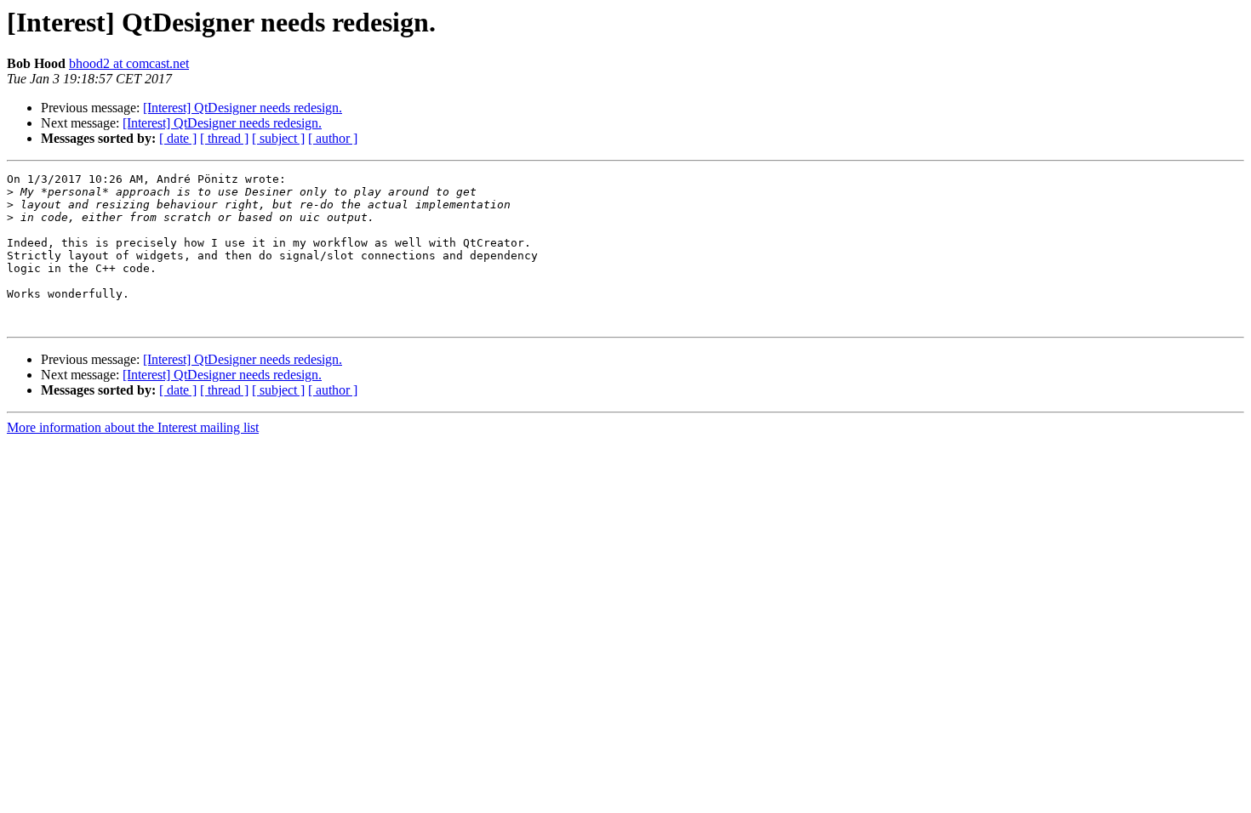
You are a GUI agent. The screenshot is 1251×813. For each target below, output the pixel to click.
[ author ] (332, 138)
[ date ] (178, 138)
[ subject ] (278, 138)
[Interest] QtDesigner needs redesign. (242, 107)
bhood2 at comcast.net (129, 63)
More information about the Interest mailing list (133, 427)
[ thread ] (224, 138)
